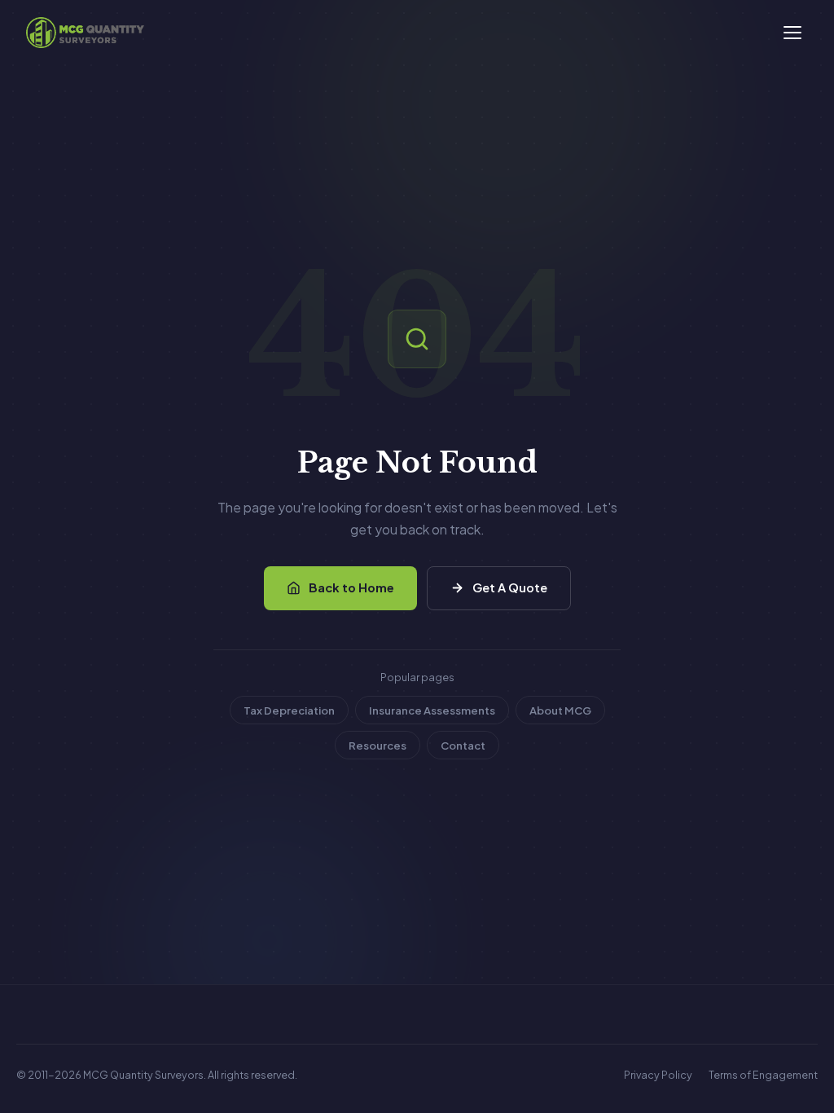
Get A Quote (509, 587)
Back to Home (351, 587)
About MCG (560, 710)
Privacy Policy (658, 1074)
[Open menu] (792, 33)
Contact (463, 745)
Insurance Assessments (432, 710)
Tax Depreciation (289, 710)
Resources (377, 745)
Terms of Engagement (763, 1074)
